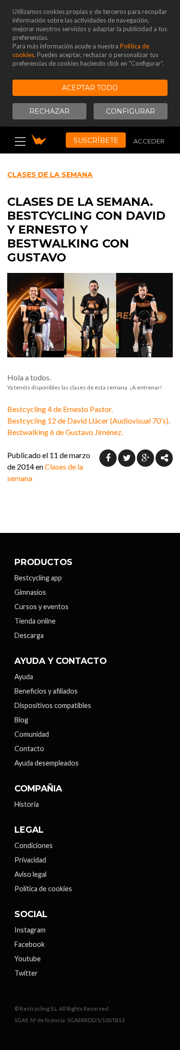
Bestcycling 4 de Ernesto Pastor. (60, 408)
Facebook (29, 944)
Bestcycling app (38, 578)
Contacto (29, 748)
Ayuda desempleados (46, 763)
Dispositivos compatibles (52, 705)
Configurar (130, 111)
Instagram (30, 930)
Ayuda (23, 676)
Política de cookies (43, 889)
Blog (21, 720)
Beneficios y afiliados (46, 691)
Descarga (29, 635)
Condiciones (33, 845)
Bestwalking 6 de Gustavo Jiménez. (65, 432)
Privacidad (30, 860)
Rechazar (49, 111)
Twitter (26, 973)
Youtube (27, 959)
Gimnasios (30, 592)
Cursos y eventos (41, 606)
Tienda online (35, 621)
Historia (26, 804)
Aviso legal (30, 874)
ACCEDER (149, 141)
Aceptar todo (90, 87)
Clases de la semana (50, 174)
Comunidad (31, 734)
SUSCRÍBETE (96, 140)
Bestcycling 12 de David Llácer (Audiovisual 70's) (87, 420)
